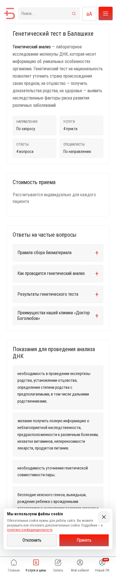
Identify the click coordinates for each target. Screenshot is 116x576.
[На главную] (9, 13)
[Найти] (74, 13)
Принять (84, 540)
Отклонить (32, 540)
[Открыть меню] (106, 13)
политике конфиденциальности (29, 530)
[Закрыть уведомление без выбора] (104, 517)
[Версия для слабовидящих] (89, 14)
